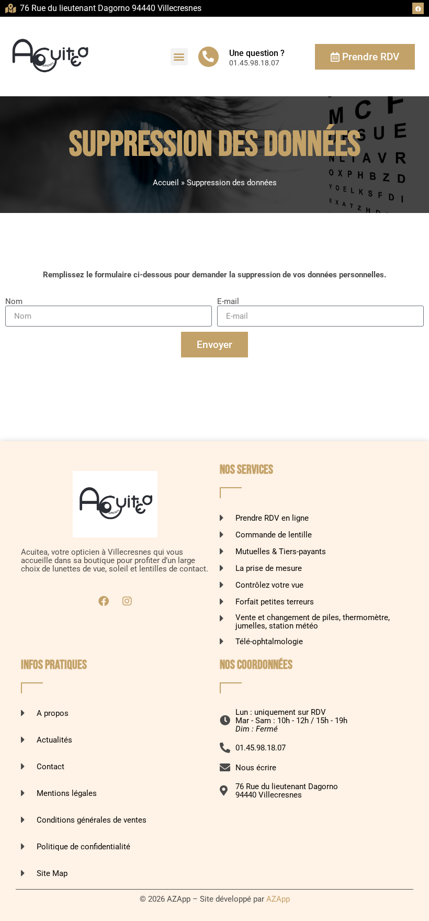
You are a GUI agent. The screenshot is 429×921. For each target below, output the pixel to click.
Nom (13, 301)
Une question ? (257, 53)
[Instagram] (127, 601)
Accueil (166, 182)
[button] (179, 56)
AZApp (278, 899)
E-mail (228, 301)
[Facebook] (418, 8)
